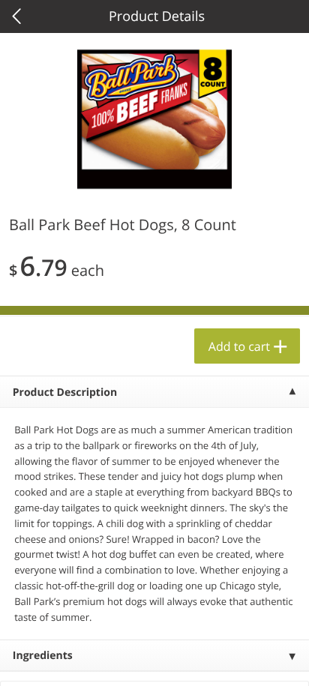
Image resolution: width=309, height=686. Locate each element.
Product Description (65, 392)
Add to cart (239, 346)
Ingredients (43, 656)
